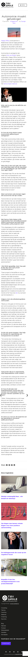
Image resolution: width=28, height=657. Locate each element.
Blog (2, 623)
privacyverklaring (14, 603)
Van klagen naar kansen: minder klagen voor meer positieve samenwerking (12, 525)
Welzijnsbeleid (5, 630)
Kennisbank (4, 634)
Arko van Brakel (11, 55)
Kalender (3, 625)
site (17, 293)
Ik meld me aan (5, 643)
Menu (23, 5)
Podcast (3, 628)
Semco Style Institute (10, 84)
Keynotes (3, 619)
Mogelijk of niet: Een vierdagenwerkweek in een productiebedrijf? (10, 581)
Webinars (3, 614)
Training (3, 610)
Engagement (14, 21)
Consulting (4, 608)
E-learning (4, 616)
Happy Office (5, 40)
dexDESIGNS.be (19, 654)
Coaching (3, 612)
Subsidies (3, 632)
